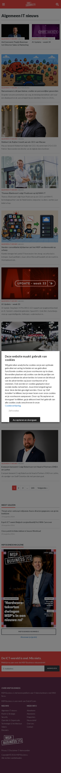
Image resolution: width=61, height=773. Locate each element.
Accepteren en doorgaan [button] (25, 420)
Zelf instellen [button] (14, 411)
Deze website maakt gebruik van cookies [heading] (26, 358)
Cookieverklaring (13, 405)
